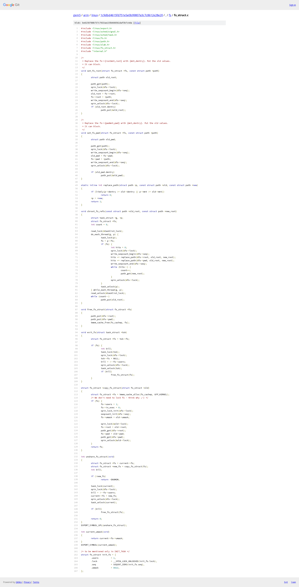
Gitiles (19, 582)
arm (86, 15)
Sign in (292, 4)
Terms (36, 582)
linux (94, 15)
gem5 (77, 15)
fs (170, 15)
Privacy (27, 582)
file (137, 22)
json (293, 582)
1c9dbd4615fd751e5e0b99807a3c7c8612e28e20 (131, 15)
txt (286, 582)
